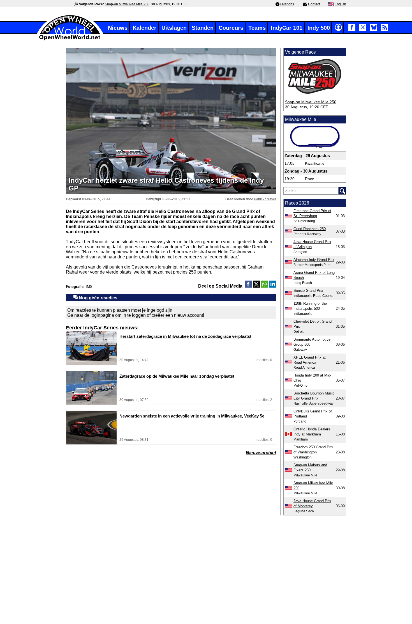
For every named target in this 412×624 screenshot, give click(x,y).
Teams (257, 28)
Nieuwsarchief (261, 452)
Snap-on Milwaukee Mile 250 (127, 4)
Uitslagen (174, 28)
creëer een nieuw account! (178, 315)
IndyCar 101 (286, 28)
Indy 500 (318, 28)
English (340, 4)
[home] (70, 39)
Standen (203, 28)
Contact (314, 4)
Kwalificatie (315, 163)
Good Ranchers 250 (309, 229)
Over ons (287, 4)
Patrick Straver (265, 199)
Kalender (144, 28)
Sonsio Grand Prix (308, 290)
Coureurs (231, 28)
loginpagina (102, 315)
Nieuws (118, 28)
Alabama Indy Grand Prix (313, 260)
